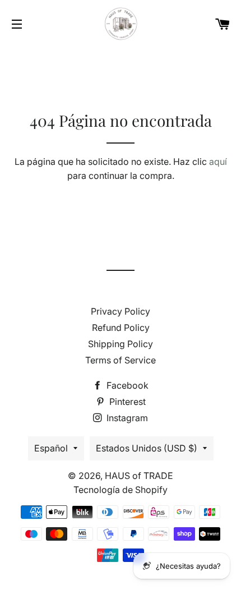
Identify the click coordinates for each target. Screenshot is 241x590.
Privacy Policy (120, 311)
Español (51, 448)
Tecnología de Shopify (120, 489)
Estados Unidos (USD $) (146, 448)
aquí (218, 161)
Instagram (126, 417)
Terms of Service (120, 360)
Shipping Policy (120, 343)
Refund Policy (121, 327)
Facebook (126, 385)
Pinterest (126, 401)
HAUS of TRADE (139, 475)
